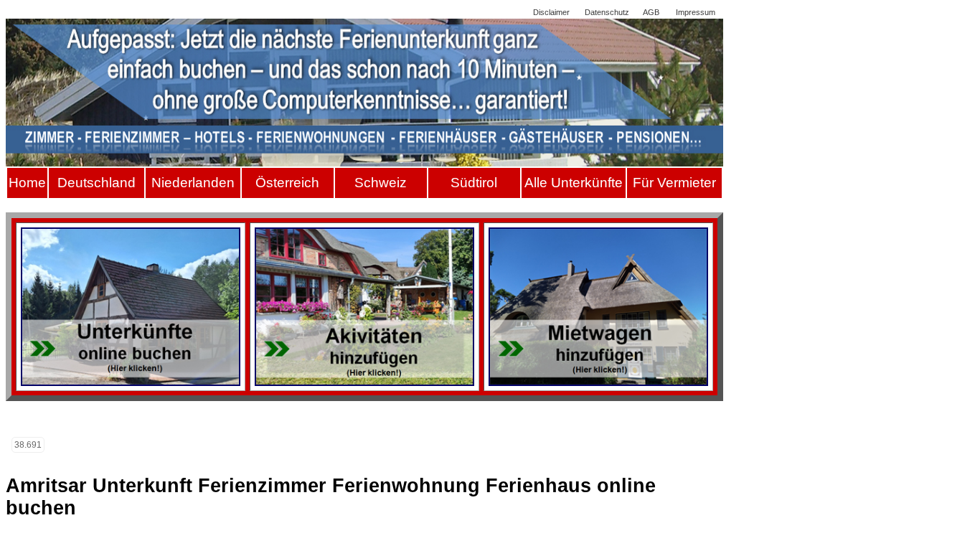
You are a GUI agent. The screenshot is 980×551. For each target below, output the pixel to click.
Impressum (695, 12)
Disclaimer (551, 12)
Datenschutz (607, 12)
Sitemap (504, 12)
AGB (651, 12)
